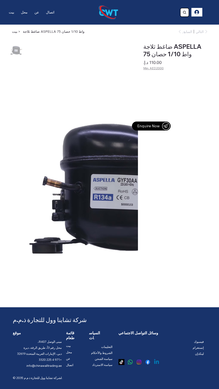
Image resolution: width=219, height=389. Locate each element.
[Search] (184, 12)
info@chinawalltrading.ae (44, 366)
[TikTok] (121, 362)
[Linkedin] (157, 362)
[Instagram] (139, 362)
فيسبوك (199, 342)
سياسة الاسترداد (102, 365)
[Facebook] (148, 362)
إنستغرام (198, 348)
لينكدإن (199, 354)
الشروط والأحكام (101, 353)
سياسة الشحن (103, 359)
